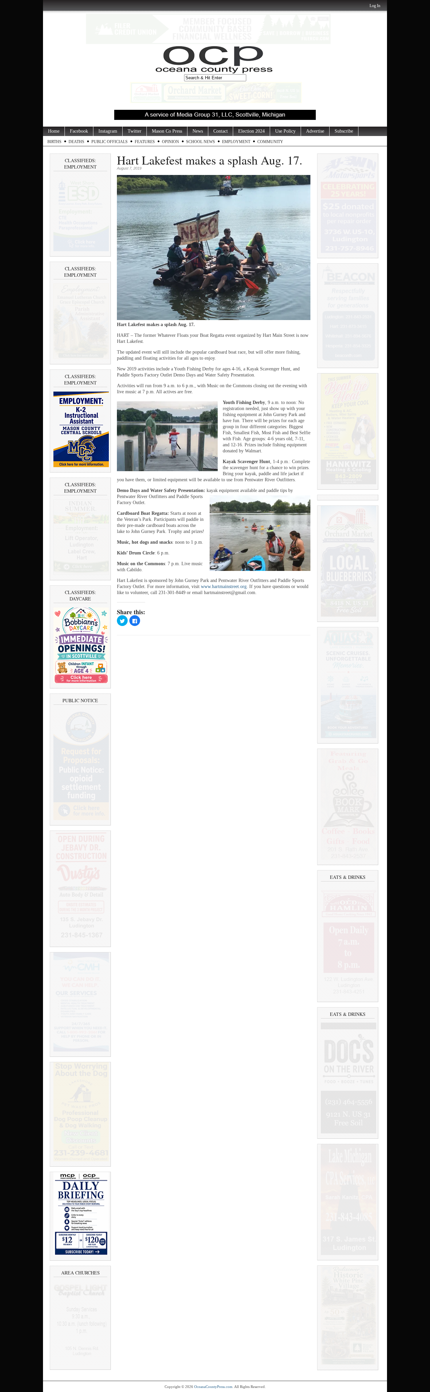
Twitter (134, 131)
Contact (220, 131)
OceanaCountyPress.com (213, 1387)
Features (145, 141)
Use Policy (285, 131)
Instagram (107, 131)
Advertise (315, 131)
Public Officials (109, 141)
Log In (375, 5)
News (197, 131)
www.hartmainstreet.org (224, 586)
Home (53, 131)
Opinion (170, 141)
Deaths (76, 141)
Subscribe (344, 131)
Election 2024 (251, 131)
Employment (236, 141)
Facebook (79, 131)
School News (200, 141)
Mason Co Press (167, 131)
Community (270, 141)
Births (54, 141)
